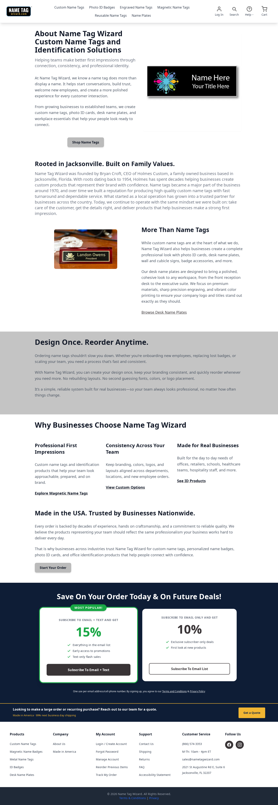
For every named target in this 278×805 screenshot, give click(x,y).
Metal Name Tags (22, 759)
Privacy (154, 798)
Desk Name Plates (22, 775)
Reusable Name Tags (111, 15)
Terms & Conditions (132, 798)
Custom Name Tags (69, 7)
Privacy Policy (197, 691)
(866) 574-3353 (192, 744)
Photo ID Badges (102, 7)
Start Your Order (53, 567)
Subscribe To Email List (189, 669)
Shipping (145, 752)
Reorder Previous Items (112, 767)
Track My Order (106, 775)
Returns (144, 759)
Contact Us (146, 744)
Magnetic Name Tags (173, 7)
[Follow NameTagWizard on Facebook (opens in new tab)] (229, 745)
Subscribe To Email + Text (88, 670)
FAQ (141, 767)
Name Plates (141, 15)
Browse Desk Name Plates (164, 312)
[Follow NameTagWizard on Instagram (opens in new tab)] (240, 745)
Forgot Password (107, 752)
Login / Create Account (111, 744)
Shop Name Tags (85, 142)
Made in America (64, 752)
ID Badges (17, 767)
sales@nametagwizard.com (201, 759)
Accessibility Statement (155, 775)
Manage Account (107, 759)
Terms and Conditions (174, 691)
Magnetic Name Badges (26, 752)
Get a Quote (251, 713)
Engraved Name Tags (136, 7)
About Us (59, 744)
